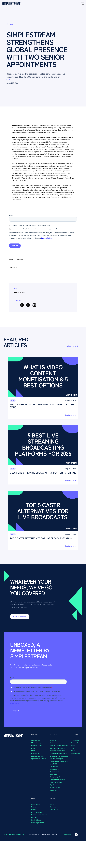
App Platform (35, 740)
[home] (11, 3)
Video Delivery (55, 787)
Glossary (34, 809)
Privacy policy (34, 834)
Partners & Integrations (39, 815)
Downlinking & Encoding (58, 753)
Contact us (54, 809)
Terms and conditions (50, 834)
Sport (73, 745)
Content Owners (76, 743)
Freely (33, 748)
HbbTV (33, 751)
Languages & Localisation (59, 761)
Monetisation (54, 772)
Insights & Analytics (56, 759)
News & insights (36, 812)
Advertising (54, 740)
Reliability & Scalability (57, 780)
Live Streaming (55, 769)
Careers (53, 807)
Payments (53, 774)
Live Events (35, 753)
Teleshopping (75, 753)
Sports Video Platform (38, 759)
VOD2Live (53, 790)
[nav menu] (82, 4)
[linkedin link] (76, 834)
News (73, 751)
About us (53, 804)
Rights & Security (56, 782)
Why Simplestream (37, 823)
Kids (72, 748)
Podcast (34, 817)
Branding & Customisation (59, 745)
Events (33, 807)
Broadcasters (75, 740)
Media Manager (36, 743)
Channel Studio (36, 745)
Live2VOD (53, 764)
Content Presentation (57, 751)
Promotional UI (55, 777)
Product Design (36, 820)
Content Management (57, 748)
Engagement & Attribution (59, 756)
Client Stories (36, 804)
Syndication (54, 785)
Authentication (55, 743)
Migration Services (37, 756)
